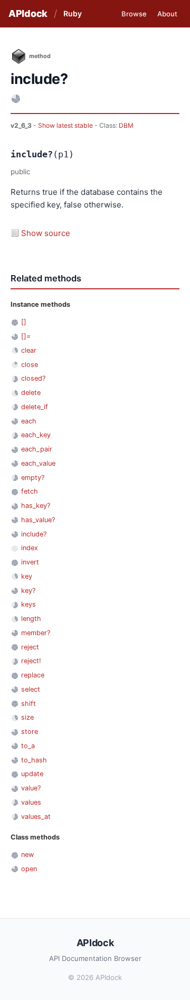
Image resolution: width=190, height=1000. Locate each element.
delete (31, 393)
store (29, 731)
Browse (134, 14)
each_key (36, 435)
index (29, 548)
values (31, 802)
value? (31, 788)
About (167, 14)
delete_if (34, 407)
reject (30, 647)
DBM (126, 125)
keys (28, 604)
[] (23, 322)
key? (28, 591)
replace (32, 675)
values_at (36, 816)
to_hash (34, 760)
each (28, 421)
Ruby (72, 13)
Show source (45, 233)
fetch (29, 491)
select (30, 689)
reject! (31, 661)
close (29, 365)
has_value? (38, 520)
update (32, 774)
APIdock (28, 13)
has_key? (35, 506)
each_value (38, 463)
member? (35, 633)
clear (28, 350)
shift (28, 703)
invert (30, 562)
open (29, 869)
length (31, 618)
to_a (28, 746)
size (27, 717)
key (26, 576)
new (27, 855)
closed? (33, 378)
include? (33, 534)
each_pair (36, 449)
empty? (32, 478)
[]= (26, 336)
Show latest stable (66, 125)
